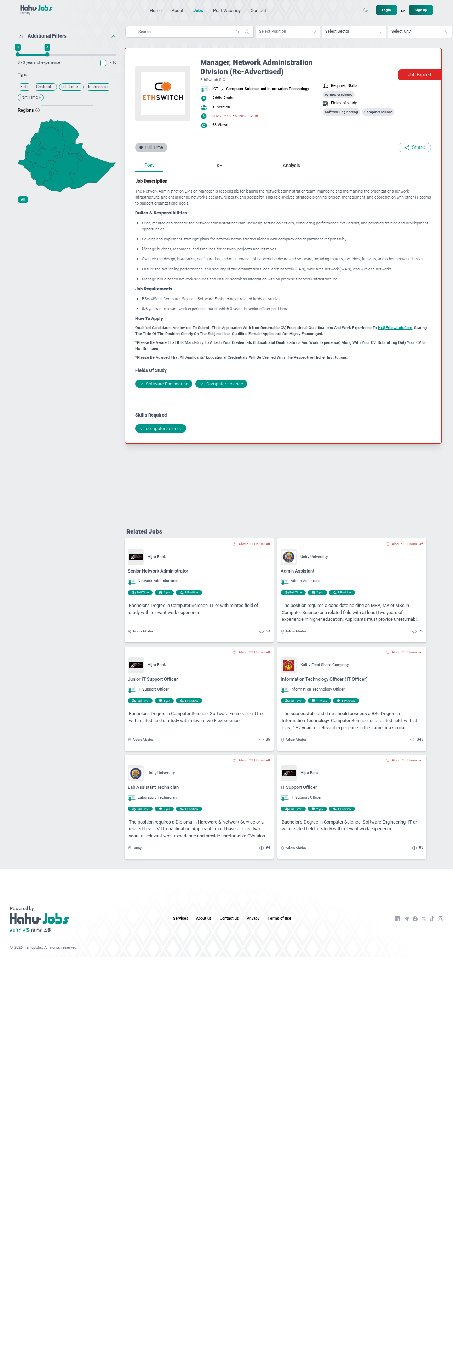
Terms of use (279, 918)
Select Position (272, 31)
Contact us (229, 918)
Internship (97, 86)
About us (204, 918)
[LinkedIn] (397, 918)
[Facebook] (415, 918)
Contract (43, 86)
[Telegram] (406, 919)
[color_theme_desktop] (365, 9)
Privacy (253, 918)
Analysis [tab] (291, 165)
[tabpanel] (283, 305)
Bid (23, 86)
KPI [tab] (220, 165)
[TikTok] (432, 918)
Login (386, 10)
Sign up (421, 10)
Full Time (69, 86)
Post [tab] (149, 165)
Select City (401, 31)
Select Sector (337, 31)
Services (180, 918)
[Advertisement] (67, 250)
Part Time (29, 97)
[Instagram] (440, 918)
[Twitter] (424, 919)
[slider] (18, 54)
